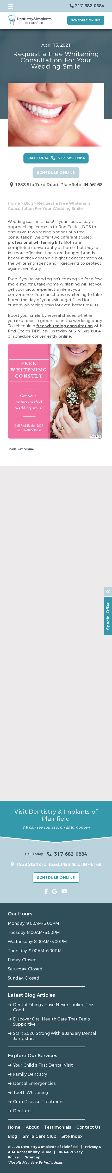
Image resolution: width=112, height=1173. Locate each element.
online (65, 336)
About (32, 1127)
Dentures (23, 1111)
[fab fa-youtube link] (64, 891)
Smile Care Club (39, 1136)
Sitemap (32, 1157)
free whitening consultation (64, 326)
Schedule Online (85, 20)
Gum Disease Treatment (38, 1101)
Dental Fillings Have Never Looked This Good (54, 598)
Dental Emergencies (34, 1083)
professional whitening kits (35, 242)
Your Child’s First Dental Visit (43, 1065)
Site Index (72, 1136)
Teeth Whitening (30, 1092)
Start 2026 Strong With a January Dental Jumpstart (51, 787)
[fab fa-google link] (54, 891)
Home (14, 203)
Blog (28, 203)
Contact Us (88, 1127)
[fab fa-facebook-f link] (46, 891)
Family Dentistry (30, 1074)
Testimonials (57, 1127)
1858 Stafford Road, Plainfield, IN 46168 (58, 185)
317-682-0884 (87, 331)
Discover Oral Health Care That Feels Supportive (46, 691)
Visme (29, 449)
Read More (18, 607)
